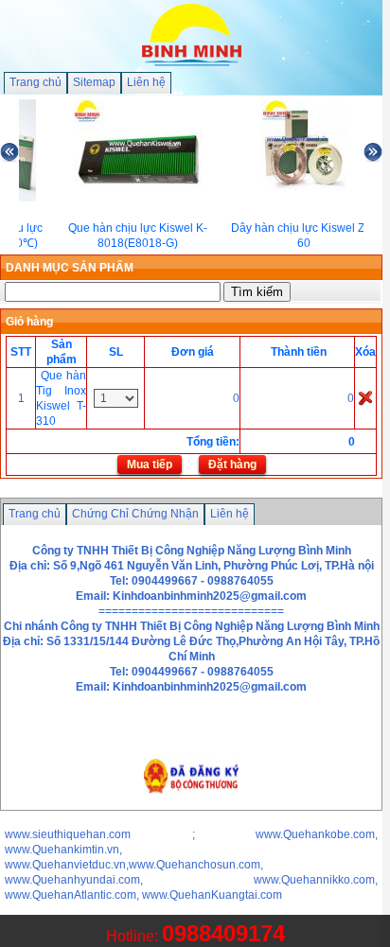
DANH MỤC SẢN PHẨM (69, 267)
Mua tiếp (149, 464)
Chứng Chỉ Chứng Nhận (135, 513)
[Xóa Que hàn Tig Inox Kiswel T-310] (365, 397)
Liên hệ (146, 82)
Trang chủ (35, 82)
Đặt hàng (232, 464)
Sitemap (94, 82)
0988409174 (223, 933)
